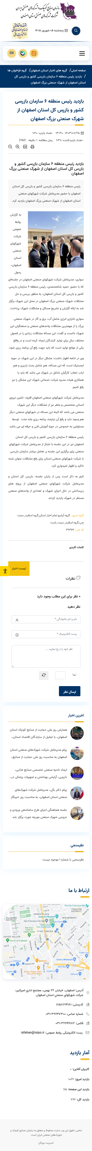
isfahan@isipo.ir (32, 1032)
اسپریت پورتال (46, 1143)
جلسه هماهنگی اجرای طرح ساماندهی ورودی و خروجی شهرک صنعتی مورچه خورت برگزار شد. (38, 813)
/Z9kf (22, 140)
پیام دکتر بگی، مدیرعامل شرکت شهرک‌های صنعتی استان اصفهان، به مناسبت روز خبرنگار (39, 793)
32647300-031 (56, 1014)
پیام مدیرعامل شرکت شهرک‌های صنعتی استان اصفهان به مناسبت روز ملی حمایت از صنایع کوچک (38, 754)
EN (12, 53)
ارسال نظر (69, 692)
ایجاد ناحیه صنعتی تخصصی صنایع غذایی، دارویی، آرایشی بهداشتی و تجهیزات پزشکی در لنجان (39, 774)
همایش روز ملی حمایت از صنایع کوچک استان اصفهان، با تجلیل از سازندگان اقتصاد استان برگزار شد (38, 734)
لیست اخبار (19, 568)
